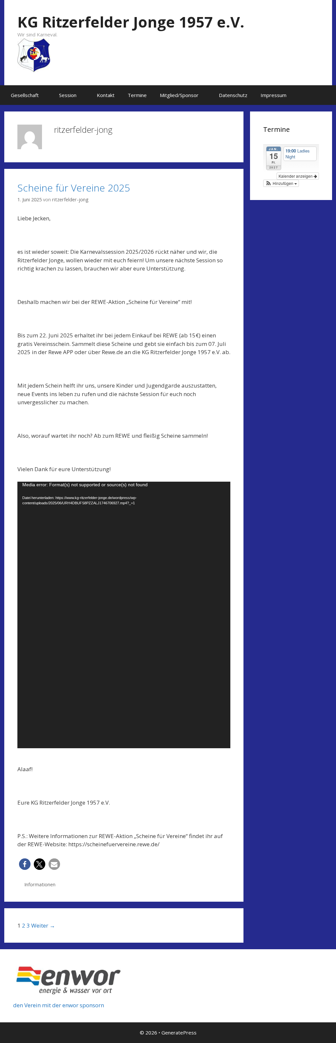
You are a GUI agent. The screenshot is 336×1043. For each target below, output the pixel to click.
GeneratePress (179, 1032)
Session (67, 95)
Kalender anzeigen (296, 176)
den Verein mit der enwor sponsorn (58, 1005)
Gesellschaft (25, 95)
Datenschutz (233, 95)
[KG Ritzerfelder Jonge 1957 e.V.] (33, 54)
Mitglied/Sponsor (179, 95)
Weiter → (43, 925)
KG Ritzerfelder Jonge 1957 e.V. (130, 22)
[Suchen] (322, 95)
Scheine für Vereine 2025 (73, 187)
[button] (45, 95)
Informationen (39, 884)
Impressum (273, 95)
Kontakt (106, 95)
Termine (137, 95)
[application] (123, 615)
